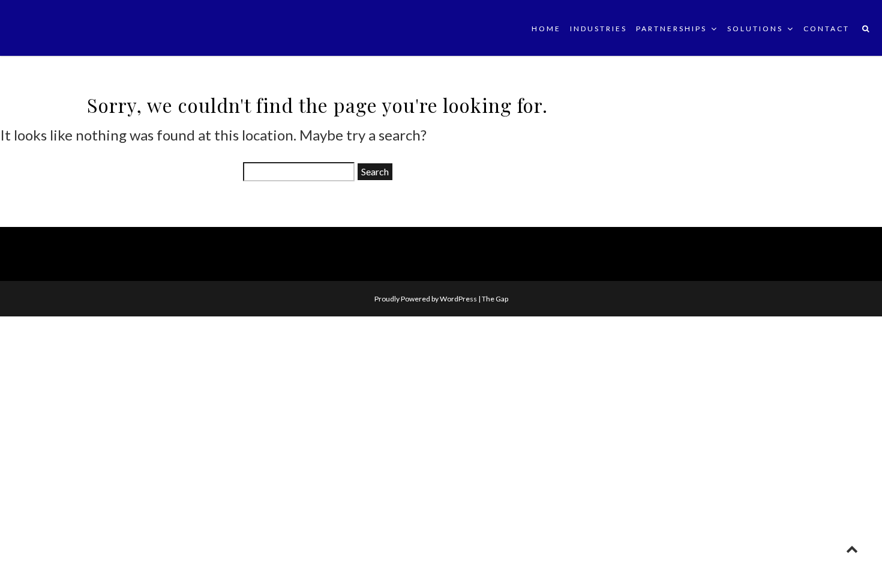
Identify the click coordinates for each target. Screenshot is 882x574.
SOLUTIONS (755, 28)
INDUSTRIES (598, 28)
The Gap (495, 298)
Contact (826, 28)
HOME (546, 28)
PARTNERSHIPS (671, 28)
